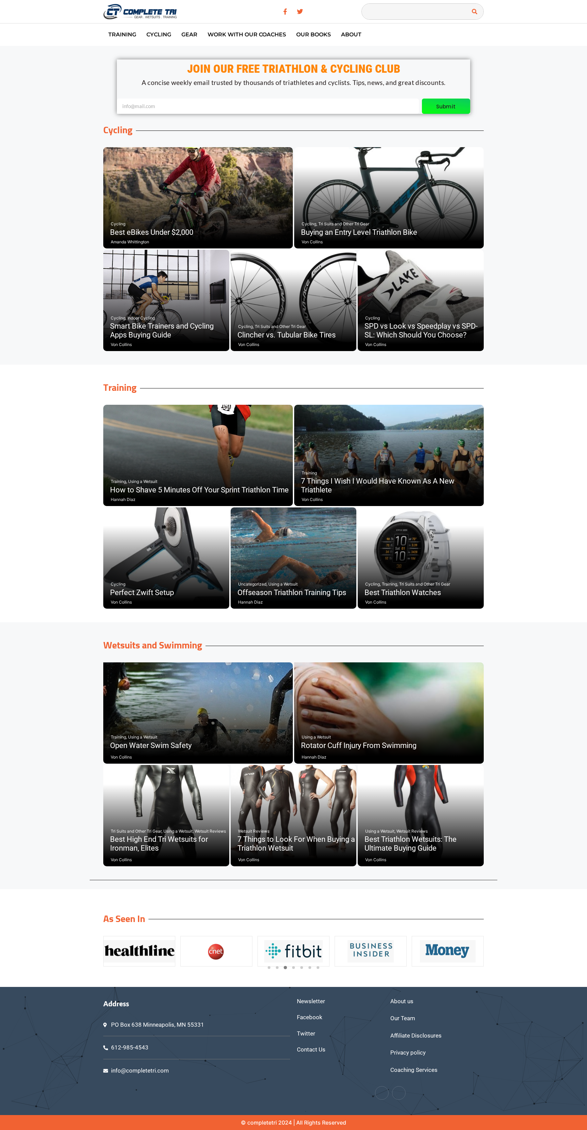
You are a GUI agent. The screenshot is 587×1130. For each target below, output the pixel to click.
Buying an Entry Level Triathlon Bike (359, 232)
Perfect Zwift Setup (142, 592)
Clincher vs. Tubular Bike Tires (286, 335)
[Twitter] (399, 1093)
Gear (189, 34)
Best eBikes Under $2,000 (151, 232)
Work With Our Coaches (247, 34)
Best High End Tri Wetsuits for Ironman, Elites (159, 843)
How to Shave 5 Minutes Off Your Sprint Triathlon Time (199, 490)
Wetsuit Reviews (210, 831)
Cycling (158, 34)
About (351, 34)
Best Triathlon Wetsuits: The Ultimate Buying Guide (410, 843)
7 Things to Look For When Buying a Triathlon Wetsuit (296, 843)
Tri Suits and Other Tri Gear (343, 223)
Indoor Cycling (141, 317)
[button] (269, 967)
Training (122, 34)
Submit (446, 106)
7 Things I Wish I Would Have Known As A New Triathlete (378, 485)
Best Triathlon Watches (402, 592)
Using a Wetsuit (142, 481)
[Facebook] (382, 1093)
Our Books (313, 34)
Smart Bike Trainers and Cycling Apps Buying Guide (162, 330)
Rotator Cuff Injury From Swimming (358, 745)
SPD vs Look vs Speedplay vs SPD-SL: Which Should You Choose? (421, 330)
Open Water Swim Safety (151, 745)
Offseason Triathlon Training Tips (291, 592)
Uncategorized (252, 584)
